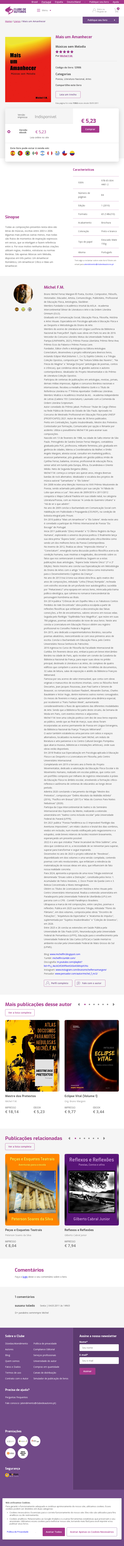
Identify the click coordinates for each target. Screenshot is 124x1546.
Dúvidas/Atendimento (16, 1343)
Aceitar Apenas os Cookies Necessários (92, 1531)
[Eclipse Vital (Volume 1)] (92, 1056)
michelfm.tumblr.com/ (63, 958)
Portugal (46, 1)
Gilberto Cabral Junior (76, 1235)
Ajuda (116, 1)
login (25, 1276)
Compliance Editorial (44, 1349)
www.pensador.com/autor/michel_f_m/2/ (76, 973)
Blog (7, 1355)
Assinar (87, 1371)
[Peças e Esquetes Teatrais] (32, 1189)
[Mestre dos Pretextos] (32, 1056)
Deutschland (74, 1)
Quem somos (12, 1361)
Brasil (34, 1)
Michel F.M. (66, 55)
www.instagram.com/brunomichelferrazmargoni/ (81, 969)
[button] (79, 1004)
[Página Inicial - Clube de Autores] (15, 11)
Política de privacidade (45, 1343)
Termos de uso (13, 1372)
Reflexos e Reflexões (79, 1230)
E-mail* (83, 1355)
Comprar (90, 129)
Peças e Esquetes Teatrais (23, 1230)
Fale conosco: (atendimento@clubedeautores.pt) (30, 1403)
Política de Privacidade (17, 1532)
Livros (17, 21)
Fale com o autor (91, 983)
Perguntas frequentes (16, 1397)
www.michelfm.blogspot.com (65, 954)
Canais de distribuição (44, 1372)
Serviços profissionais (44, 1355)
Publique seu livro (99, 1)
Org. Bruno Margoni (75, 1101)
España (59, 1)
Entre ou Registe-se (102, 10)
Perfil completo (59, 983)
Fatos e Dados (13, 1366)
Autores (9, 1349)
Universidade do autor (45, 1361)
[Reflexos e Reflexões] (92, 1189)
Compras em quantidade (46, 1366)
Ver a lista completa (19, 1012)
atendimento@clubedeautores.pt (99, 264)
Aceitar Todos (54, 1531)
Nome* (83, 1342)
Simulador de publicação (50, 1378)
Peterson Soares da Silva (18, 1235)
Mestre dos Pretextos (20, 1096)
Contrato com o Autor (16, 1378)
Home (8, 21)
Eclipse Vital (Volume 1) (81, 1096)
